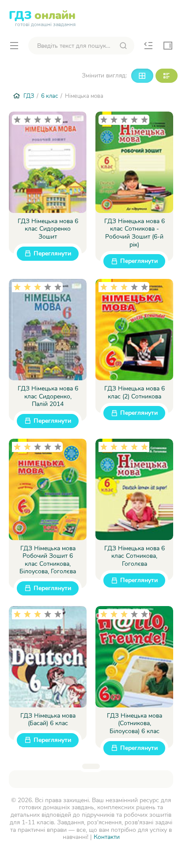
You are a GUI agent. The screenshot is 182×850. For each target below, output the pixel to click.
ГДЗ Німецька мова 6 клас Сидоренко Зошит (48, 229)
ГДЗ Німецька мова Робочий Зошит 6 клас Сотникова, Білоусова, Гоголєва (47, 560)
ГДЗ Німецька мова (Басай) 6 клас (48, 719)
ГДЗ (42, 17)
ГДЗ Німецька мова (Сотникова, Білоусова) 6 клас (134, 723)
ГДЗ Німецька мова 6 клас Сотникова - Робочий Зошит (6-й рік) (134, 232)
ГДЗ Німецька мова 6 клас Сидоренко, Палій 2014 (48, 396)
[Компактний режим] (142, 76)
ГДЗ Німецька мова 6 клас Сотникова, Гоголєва (134, 556)
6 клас (49, 96)
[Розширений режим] (166, 76)
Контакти (107, 837)
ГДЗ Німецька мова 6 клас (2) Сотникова (134, 392)
